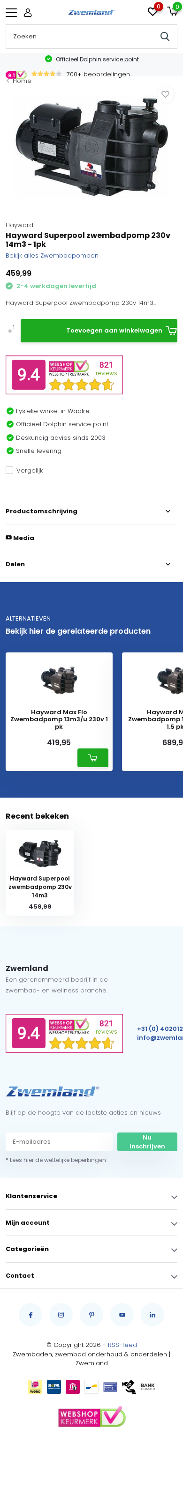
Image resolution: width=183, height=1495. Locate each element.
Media (23, 537)
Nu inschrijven (147, 1142)
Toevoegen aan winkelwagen (114, 330)
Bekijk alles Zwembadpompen (52, 255)
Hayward (19, 225)
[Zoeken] (165, 36)
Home (22, 80)
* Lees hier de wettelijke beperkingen (56, 1160)
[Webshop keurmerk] (91, 1417)
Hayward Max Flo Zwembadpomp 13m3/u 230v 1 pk (59, 720)
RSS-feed (122, 1344)
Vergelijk (29, 470)
